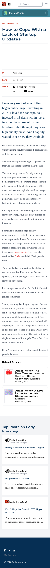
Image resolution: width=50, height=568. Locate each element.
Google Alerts (20, 252)
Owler (18, 256)
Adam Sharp (17, 73)
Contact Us (10, 555)
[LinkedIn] (14, 550)
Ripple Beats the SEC (17, 478)
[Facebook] (5, 550)
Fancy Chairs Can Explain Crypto (24, 447)
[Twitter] (10, 550)
